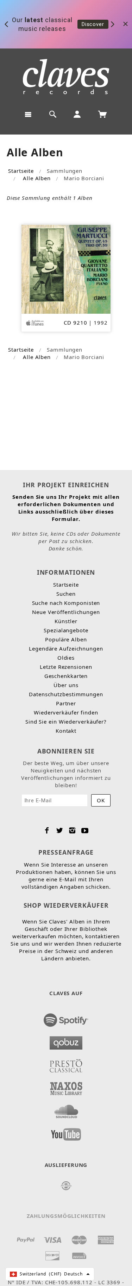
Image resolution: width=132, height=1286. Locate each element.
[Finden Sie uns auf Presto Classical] (66, 1063)
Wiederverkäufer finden (66, 712)
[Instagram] (72, 830)
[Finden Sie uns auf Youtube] (66, 1132)
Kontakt (66, 730)
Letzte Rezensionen (66, 666)
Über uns (66, 684)
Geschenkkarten (66, 675)
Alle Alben (37, 178)
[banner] (66, 76)
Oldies (66, 657)
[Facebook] (47, 830)
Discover (93, 24)
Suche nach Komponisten (66, 602)
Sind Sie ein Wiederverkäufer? (66, 721)
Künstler (66, 621)
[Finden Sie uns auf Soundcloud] (66, 1109)
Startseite (21, 170)
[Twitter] (59, 830)
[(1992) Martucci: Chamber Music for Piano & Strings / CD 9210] (66, 268)
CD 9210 (75, 322)
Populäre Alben (66, 639)
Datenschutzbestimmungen (66, 694)
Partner (66, 703)
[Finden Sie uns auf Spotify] (66, 1017)
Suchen (66, 593)
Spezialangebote (66, 630)
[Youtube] (85, 830)
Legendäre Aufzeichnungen (66, 648)
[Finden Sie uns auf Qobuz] (66, 1040)
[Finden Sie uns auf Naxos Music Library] (66, 1086)
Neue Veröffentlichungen (66, 611)
